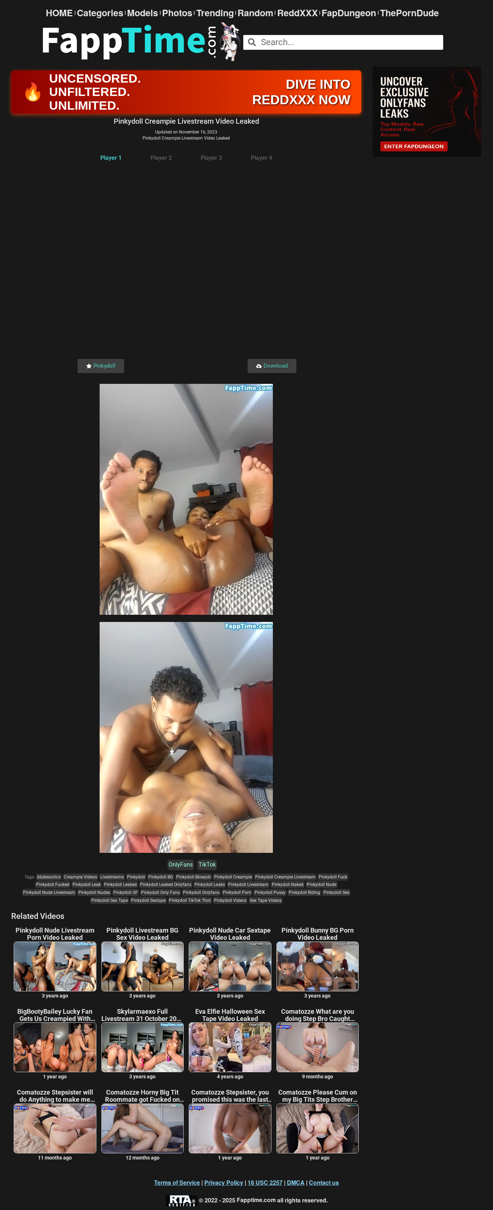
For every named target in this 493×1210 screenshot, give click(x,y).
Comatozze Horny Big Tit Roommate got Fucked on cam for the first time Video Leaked (142, 1096)
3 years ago (55, 996)
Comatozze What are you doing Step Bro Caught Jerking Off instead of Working (317, 1015)
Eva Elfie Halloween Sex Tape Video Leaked (230, 1015)
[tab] (111, 158)
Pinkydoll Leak (87, 884)
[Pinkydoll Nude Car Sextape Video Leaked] (230, 966)
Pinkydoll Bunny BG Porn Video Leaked (318, 934)
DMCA (296, 1182)
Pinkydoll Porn (237, 892)
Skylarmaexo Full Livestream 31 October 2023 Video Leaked (142, 1015)
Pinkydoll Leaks (210, 884)
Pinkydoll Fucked (52, 884)
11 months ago (55, 1158)
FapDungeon (349, 12)
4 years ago (230, 1076)
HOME (59, 12)
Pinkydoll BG (160, 877)
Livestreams (112, 877)
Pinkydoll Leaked (120, 884)
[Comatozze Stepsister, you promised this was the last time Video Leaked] (230, 1128)
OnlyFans (181, 864)
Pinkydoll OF (125, 892)
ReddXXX (297, 12)
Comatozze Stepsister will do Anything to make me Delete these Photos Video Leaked (54, 1096)
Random (255, 12)
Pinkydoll (136, 877)
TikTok (207, 864)
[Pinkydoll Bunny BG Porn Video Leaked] (317, 966)
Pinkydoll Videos (230, 900)
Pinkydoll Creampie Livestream (285, 877)
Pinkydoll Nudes (94, 892)
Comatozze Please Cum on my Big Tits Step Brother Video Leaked (317, 1096)
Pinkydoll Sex (336, 892)
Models (142, 12)
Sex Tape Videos (266, 900)
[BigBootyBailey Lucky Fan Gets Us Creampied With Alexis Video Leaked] (55, 1047)
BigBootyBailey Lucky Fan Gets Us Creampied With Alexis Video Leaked (54, 1015)
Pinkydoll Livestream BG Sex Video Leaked (142, 934)
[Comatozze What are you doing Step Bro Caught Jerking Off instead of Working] (317, 1047)
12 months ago (143, 1158)
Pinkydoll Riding (304, 892)
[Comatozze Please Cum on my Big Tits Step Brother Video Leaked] (317, 1128)
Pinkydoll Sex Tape (109, 900)
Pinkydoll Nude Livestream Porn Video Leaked (55, 934)
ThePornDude (409, 12)
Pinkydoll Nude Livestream (49, 892)
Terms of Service (177, 1182)
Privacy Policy (223, 1182)
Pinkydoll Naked (288, 884)
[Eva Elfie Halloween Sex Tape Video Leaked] (230, 1047)
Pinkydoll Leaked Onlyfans (165, 884)
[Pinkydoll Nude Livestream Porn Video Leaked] (55, 966)
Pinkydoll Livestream (248, 884)
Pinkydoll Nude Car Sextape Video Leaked (230, 934)
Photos (177, 12)
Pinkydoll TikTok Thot (190, 900)
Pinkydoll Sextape (148, 900)
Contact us (324, 1182)
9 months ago (317, 1076)
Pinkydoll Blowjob (193, 877)
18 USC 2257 (265, 1182)
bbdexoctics (49, 877)
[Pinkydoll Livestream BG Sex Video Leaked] (142, 966)
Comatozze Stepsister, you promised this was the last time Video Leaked (230, 1096)
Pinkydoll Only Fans (160, 892)
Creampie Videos (80, 877)
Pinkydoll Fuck (333, 877)
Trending (215, 12)
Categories (100, 12)
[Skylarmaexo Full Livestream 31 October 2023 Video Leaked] (142, 1047)
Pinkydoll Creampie (233, 877)
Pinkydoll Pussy (269, 892)
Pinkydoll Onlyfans (201, 892)
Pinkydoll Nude (321, 884)
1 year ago (55, 1076)
